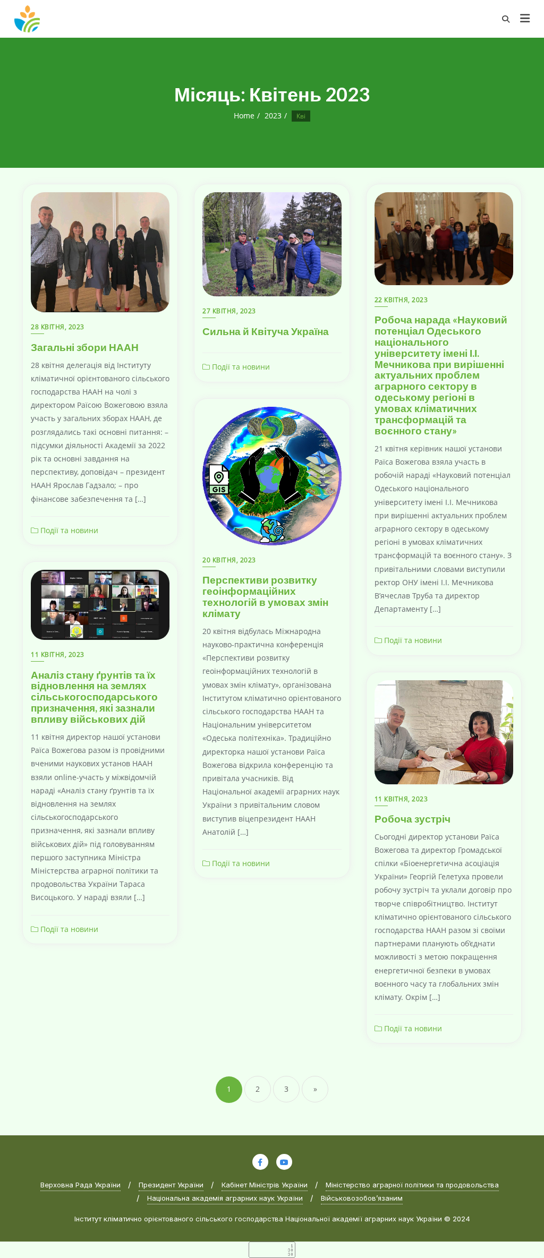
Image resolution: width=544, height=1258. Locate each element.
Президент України (171, 1184)
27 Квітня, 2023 (229, 310)
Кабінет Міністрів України (265, 1184)
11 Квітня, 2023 (57, 654)
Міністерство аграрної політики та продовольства (412, 1184)
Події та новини (68, 530)
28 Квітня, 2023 (57, 326)
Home (244, 115)
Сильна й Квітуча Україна (265, 331)
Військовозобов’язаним (362, 1198)
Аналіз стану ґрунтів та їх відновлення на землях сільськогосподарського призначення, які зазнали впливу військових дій (94, 697)
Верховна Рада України (80, 1184)
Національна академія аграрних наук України (225, 1198)
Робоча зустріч (412, 818)
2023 (273, 115)
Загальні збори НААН (85, 347)
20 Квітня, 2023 (229, 559)
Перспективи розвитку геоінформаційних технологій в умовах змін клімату (265, 596)
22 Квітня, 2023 (401, 299)
